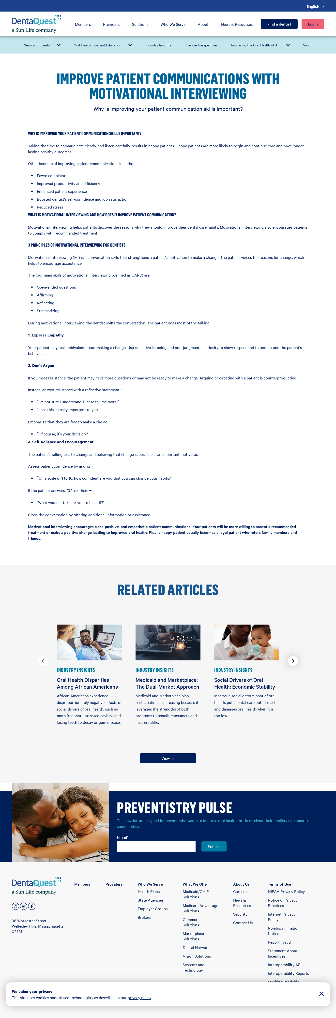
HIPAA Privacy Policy (286, 891)
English (312, 6)
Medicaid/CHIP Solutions (196, 894)
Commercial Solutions (193, 922)
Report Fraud (279, 942)
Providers (111, 24)
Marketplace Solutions (193, 936)
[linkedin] (23, 906)
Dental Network (196, 947)
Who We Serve (173, 24)
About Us (241, 884)
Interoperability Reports (288, 973)
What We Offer (195, 884)
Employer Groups (153, 908)
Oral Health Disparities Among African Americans (87, 683)
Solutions (140, 24)
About (203, 24)
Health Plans (149, 891)
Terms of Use (279, 884)
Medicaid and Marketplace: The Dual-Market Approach (167, 683)
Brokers (144, 917)
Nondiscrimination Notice (284, 930)
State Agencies (151, 900)
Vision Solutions (197, 956)
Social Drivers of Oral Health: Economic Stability (244, 683)
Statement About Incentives (283, 953)
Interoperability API (285, 964)
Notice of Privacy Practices (282, 902)
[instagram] (15, 906)
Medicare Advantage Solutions (200, 908)
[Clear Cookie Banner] (321, 994)
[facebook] (31, 906)
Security (240, 914)
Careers (239, 891)
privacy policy (139, 997)
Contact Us (243, 922)
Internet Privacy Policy (281, 916)
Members (83, 24)
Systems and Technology (193, 967)
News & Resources (237, 24)
